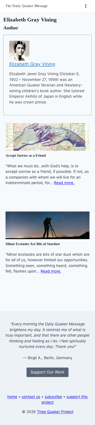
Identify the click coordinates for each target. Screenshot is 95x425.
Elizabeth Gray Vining (32, 64)
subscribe (53, 397)
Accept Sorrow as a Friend (26, 155)
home (12, 397)
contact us (31, 397)
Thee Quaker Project (55, 412)
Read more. (64, 183)
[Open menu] (86, 5)
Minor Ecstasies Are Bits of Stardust (33, 244)
